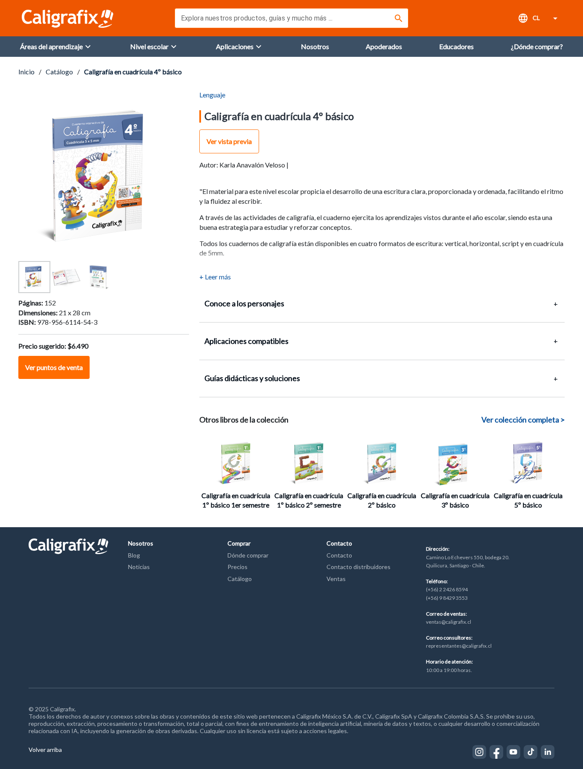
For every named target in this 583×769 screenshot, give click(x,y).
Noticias (139, 566)
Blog (134, 555)
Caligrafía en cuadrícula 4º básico (133, 72)
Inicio (26, 72)
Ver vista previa (229, 141)
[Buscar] (398, 18)
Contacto (339, 555)
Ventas (336, 578)
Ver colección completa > (523, 419)
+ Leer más (215, 277)
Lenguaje (212, 95)
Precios (237, 566)
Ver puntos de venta (54, 367)
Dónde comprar (247, 555)
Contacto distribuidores (358, 566)
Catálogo (59, 72)
